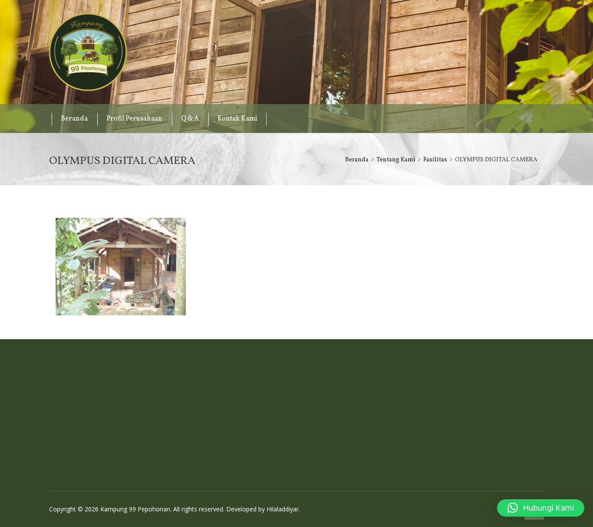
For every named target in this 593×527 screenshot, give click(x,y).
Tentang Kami (395, 160)
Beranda (74, 119)
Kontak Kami (237, 119)
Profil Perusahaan (134, 119)
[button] (540, 508)
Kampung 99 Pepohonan (88, 52)
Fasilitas (435, 160)
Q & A (190, 119)
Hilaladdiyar (283, 509)
